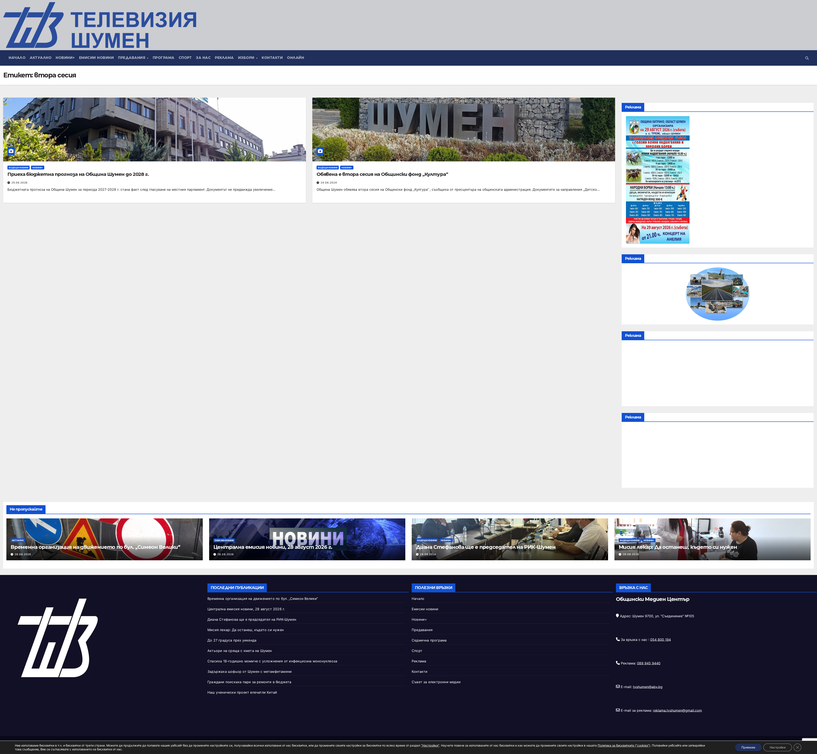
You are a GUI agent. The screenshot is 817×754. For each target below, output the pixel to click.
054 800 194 (660, 639)
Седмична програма (429, 640)
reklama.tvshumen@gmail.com (677, 710)
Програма (163, 58)
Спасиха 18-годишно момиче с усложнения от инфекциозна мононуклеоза (272, 661)
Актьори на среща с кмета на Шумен (239, 651)
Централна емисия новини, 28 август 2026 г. (272, 547)
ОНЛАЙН (295, 58)
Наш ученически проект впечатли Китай (242, 692)
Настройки (778, 747)
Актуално (40, 58)
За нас (203, 58)
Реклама (224, 58)
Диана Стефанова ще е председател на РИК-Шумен (486, 547)
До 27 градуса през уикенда (231, 640)
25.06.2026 (19, 182)
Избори (247, 58)
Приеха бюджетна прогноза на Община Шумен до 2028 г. (78, 174)
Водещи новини (18, 167)
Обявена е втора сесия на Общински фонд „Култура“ (382, 174)
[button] (807, 58)
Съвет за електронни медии (436, 682)
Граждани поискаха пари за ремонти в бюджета (249, 682)
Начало (17, 58)
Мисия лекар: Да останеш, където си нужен (678, 547)
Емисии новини (96, 58)
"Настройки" (430, 745)
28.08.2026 (23, 554)
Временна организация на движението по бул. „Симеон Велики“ (95, 547)
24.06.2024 (329, 182)
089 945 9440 (648, 663)
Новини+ (65, 58)
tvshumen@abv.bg (648, 686)
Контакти (272, 58)
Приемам (748, 747)
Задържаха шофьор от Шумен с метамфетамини (249, 671)
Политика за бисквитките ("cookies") (624, 745)
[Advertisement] (717, 374)
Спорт (185, 58)
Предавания (132, 58)
